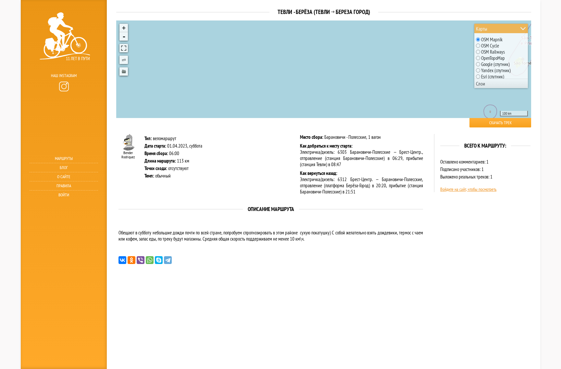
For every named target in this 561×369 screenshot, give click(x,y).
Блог (64, 167)
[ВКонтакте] (122, 260)
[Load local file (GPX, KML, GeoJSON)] (123, 71)
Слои (480, 83)
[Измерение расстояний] (123, 60)
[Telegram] (168, 260)
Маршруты (64, 158)
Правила (63, 186)
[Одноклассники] (131, 260)
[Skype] (159, 260)
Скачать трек (500, 122)
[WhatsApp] (150, 260)
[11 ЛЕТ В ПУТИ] (63, 68)
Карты (481, 28)
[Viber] (140, 260)
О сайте (63, 176)
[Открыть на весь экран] (123, 48)
